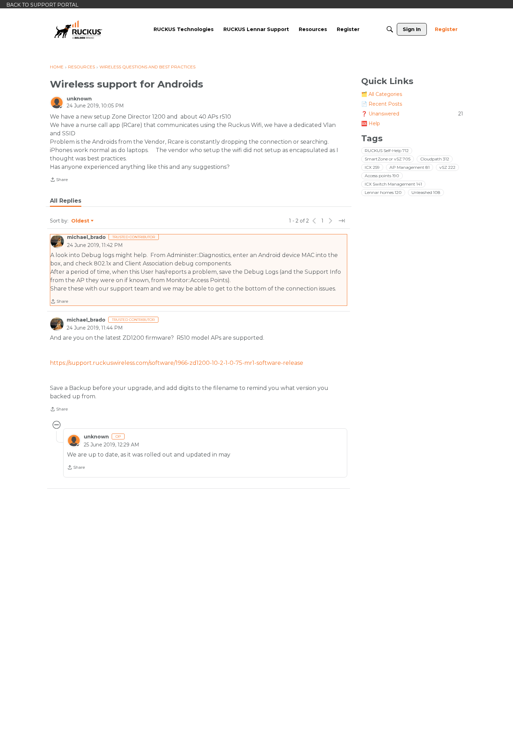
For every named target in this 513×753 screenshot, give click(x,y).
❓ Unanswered (412, 114)
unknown (79, 99)
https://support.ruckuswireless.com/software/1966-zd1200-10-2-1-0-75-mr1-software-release (176, 363)
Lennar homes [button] (383, 192)
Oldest (80, 221)
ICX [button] (372, 167)
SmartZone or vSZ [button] (387, 158)
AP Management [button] (409, 167)
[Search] (390, 29)
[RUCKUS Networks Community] (78, 29)
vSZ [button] (447, 167)
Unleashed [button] (425, 192)
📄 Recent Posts (381, 104)
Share (59, 180)
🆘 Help (370, 123)
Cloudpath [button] (434, 158)
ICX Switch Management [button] (393, 184)
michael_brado (86, 237)
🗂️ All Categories (381, 94)
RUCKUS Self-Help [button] (387, 150)
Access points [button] (382, 175)
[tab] (66, 201)
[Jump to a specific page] (341, 220)
